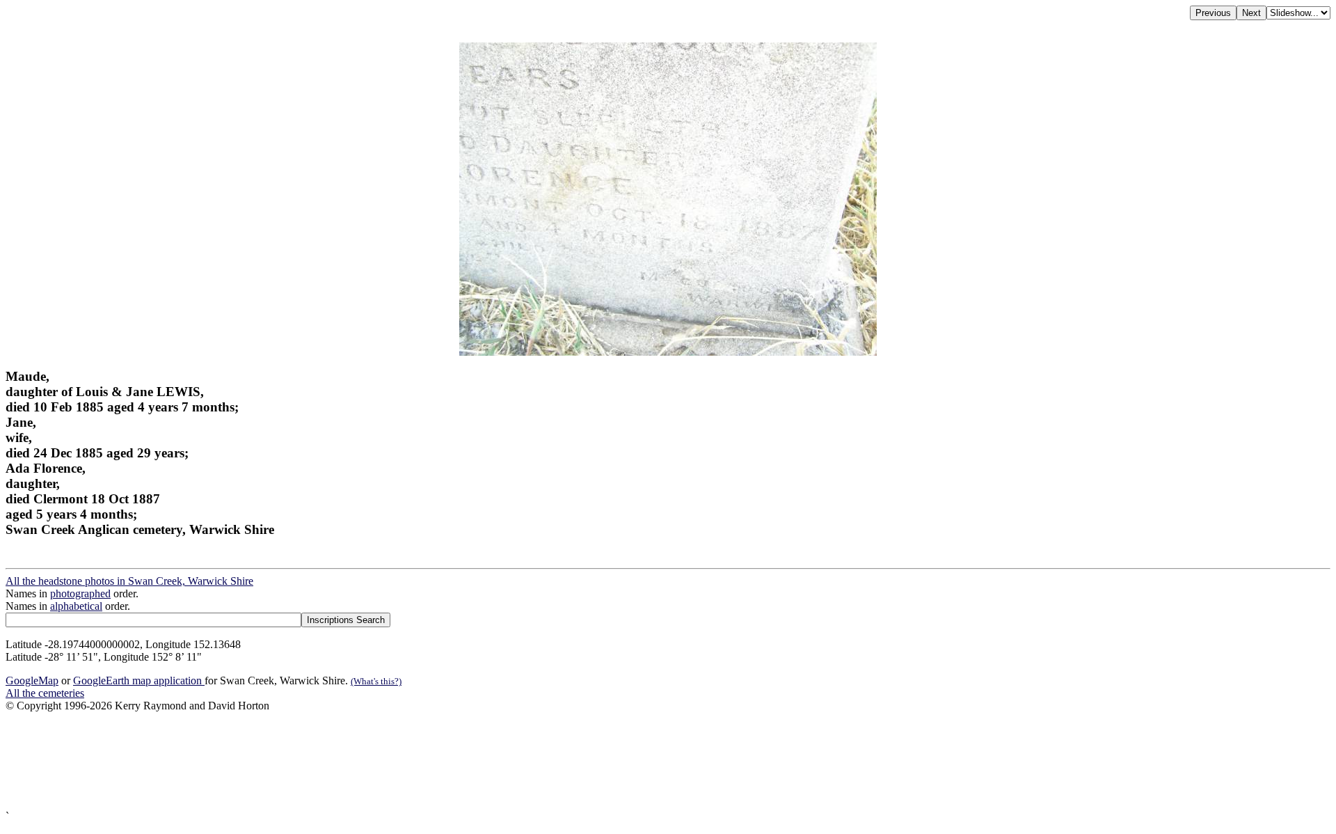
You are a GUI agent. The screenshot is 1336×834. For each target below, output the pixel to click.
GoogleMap (32, 680)
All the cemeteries (45, 693)
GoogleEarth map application (139, 680)
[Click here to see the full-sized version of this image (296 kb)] (668, 352)
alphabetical (76, 606)
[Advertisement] (423, 761)
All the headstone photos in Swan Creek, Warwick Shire (129, 581)
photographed (80, 593)
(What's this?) (376, 681)
